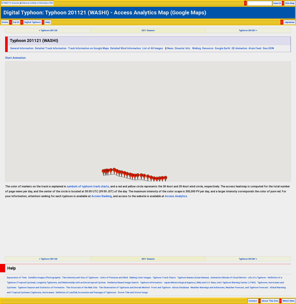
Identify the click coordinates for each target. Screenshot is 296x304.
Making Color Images (140, 277)
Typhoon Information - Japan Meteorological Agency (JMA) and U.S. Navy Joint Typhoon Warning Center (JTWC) (198, 282)
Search (277, 3)
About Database (180, 287)
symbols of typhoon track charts (88, 186)
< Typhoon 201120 (48, 30)
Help (47, 22)
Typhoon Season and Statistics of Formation (41, 287)
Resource (207, 48)
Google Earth (222, 48)
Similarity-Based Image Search (123, 282)
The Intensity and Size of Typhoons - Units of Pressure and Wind (95, 277)
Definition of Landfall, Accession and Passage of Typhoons (86, 292)
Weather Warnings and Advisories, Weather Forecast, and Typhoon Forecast (229, 287)
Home (5, 22)
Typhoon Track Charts (164, 277)
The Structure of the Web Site (81, 287)
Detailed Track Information (50, 48)
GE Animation (239, 48)
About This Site (270, 301)
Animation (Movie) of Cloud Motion (228, 277)
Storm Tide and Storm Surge (133, 292)
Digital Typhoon (32, 22)
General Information (21, 48)
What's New (288, 301)
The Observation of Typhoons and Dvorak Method (124, 287)
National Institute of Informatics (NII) (37, 3)
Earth (16, 22)
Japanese (289, 22)
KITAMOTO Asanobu (10, 3)
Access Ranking (101, 196)
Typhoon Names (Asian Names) (193, 277)
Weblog (196, 48)
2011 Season (148, 30)
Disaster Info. (183, 48)
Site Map (289, 3)
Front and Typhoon (161, 287)
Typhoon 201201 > (248, 30)
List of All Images (152, 48)
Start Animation (15, 57)
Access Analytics (176, 196)
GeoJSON (268, 48)
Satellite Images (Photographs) (44, 277)
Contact (252, 301)
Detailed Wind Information (125, 48)
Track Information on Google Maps (88, 48)
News (170, 48)
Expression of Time (17, 277)
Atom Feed (255, 48)
